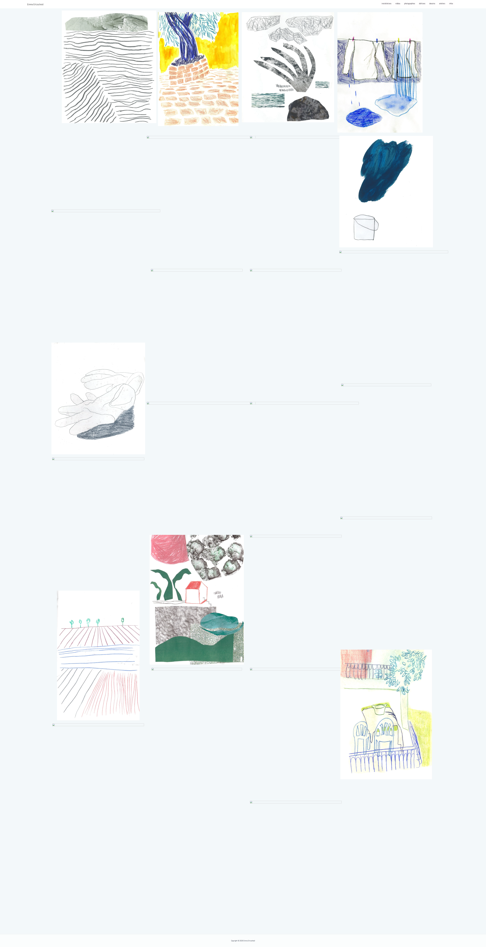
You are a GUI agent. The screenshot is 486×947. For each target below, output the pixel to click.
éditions (422, 3)
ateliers (442, 3)
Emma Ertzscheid (35, 4)
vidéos (397, 3)
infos (451, 3)
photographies (409, 3)
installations (386, 3)
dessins (432, 3)
